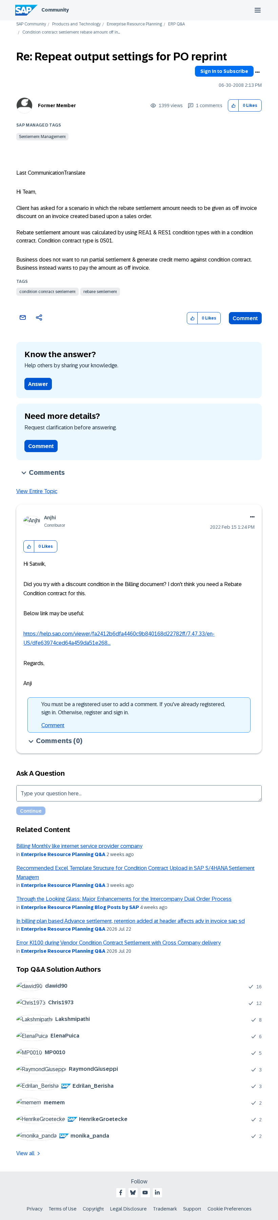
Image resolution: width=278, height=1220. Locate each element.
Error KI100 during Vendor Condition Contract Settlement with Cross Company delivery (118, 943)
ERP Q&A (176, 24)
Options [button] (257, 72)
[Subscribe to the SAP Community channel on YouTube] (145, 1192)
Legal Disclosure (128, 1209)
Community (55, 10)
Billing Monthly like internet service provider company (79, 846)
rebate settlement (100, 291)
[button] (233, 106)
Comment (245, 318)
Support (192, 1209)
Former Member (57, 105)
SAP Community (31, 24)
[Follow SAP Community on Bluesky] (133, 1192)
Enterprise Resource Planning (134, 24)
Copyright (93, 1209)
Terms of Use (62, 1209)
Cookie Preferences (229, 1209)
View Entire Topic (36, 491)
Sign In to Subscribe (224, 71)
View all (25, 1153)
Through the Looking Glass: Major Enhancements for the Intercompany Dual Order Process (124, 899)
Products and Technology (76, 24)
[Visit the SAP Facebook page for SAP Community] (120, 1192)
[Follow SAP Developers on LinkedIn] (157, 1192)
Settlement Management (42, 136)
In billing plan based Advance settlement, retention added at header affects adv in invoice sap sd (130, 921)
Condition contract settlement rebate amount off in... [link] (71, 32)
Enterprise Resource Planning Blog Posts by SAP (80, 907)
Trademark (165, 1209)
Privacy (34, 1209)
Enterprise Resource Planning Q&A (63, 854)
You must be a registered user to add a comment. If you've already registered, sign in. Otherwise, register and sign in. (133, 708)
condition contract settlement (47, 291)
